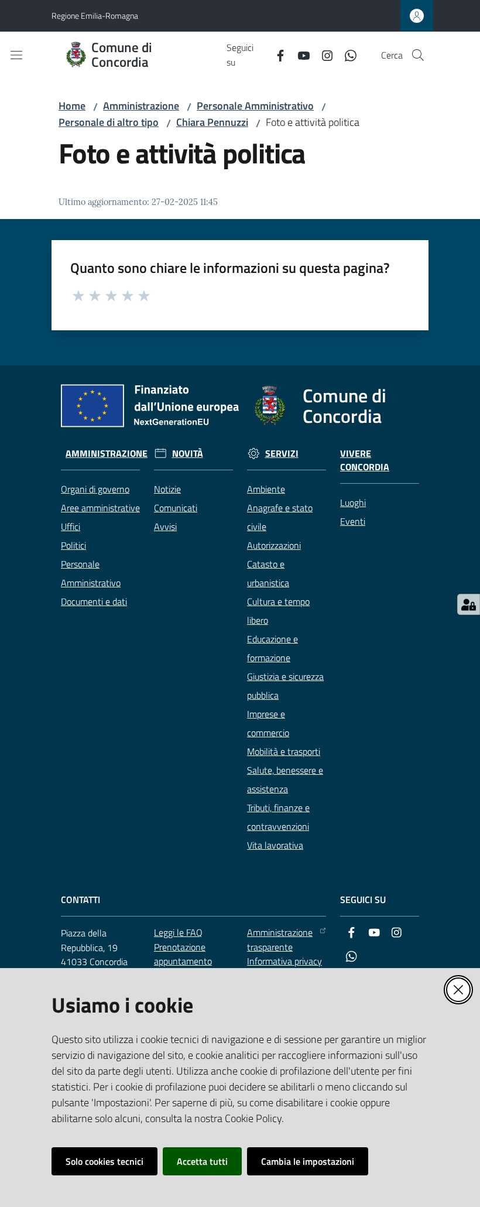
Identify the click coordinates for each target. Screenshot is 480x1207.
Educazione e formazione (272, 648)
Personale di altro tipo (109, 122)
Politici (73, 545)
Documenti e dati (94, 601)
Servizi (282, 453)
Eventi (352, 521)
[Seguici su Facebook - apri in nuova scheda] (275, 54)
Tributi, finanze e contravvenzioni (278, 817)
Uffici (70, 526)
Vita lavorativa (275, 845)
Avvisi (165, 526)
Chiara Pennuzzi (212, 122)
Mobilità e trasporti (283, 751)
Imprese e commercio (268, 723)
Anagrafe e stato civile (280, 517)
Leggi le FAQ (178, 932)
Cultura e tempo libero (278, 610)
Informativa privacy (284, 961)
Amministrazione (141, 106)
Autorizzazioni (274, 545)
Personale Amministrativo (255, 106)
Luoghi (353, 502)
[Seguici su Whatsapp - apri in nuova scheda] (346, 54)
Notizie (167, 489)
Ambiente (266, 489)
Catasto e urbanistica (268, 573)
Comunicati (175, 508)
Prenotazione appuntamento (183, 954)
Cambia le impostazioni (307, 1161)
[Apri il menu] (16, 55)
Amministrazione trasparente (280, 939)
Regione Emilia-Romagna (95, 15)
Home (72, 106)
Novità (187, 453)
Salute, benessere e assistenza (285, 779)
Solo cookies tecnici (104, 1161)
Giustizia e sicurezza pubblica (285, 685)
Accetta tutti (202, 1161)
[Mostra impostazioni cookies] (468, 604)
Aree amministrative (100, 508)
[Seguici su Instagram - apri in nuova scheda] (322, 54)
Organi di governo (95, 489)
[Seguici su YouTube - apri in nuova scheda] (299, 54)
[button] (417, 55)
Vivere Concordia (364, 460)
